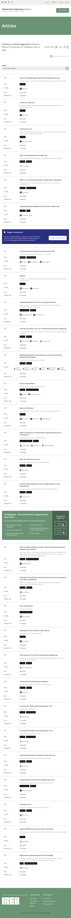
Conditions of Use (44, 913)
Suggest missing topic (58, 238)
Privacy (35, 913)
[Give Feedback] (5, 2)
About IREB (33, 898)
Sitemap (23, 913)
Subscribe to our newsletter (61, 531)
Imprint (29, 913)
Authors (61, 2)
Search (67, 2)
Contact (32, 906)
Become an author (48, 904)
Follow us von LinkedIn (60, 524)
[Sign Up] (2, 2)
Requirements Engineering (16, 10)
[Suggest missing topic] (9, 2)
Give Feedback (47, 898)
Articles (47, 2)
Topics (64, 10)
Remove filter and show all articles (60, 56)
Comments (54, 2)
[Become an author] (12, 2)
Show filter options (49, 47)
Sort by (4, 65)
